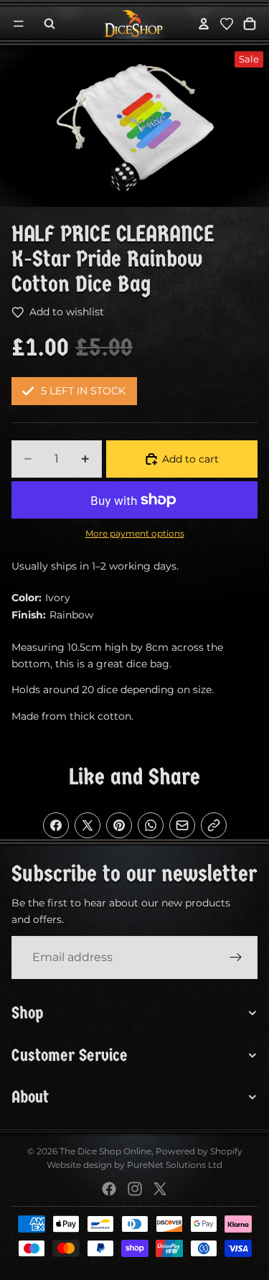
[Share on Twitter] (87, 825)
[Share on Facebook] (56, 825)
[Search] (49, 24)
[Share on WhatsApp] (151, 825)
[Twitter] (160, 1188)
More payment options (134, 534)
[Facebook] (109, 1188)
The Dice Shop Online (105, 1151)
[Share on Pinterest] (119, 825)
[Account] (204, 24)
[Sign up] (236, 957)
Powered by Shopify (199, 1151)
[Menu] (18, 23)
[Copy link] (214, 825)
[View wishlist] (227, 24)
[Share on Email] (182, 825)
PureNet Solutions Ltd (174, 1164)
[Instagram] (134, 1188)
